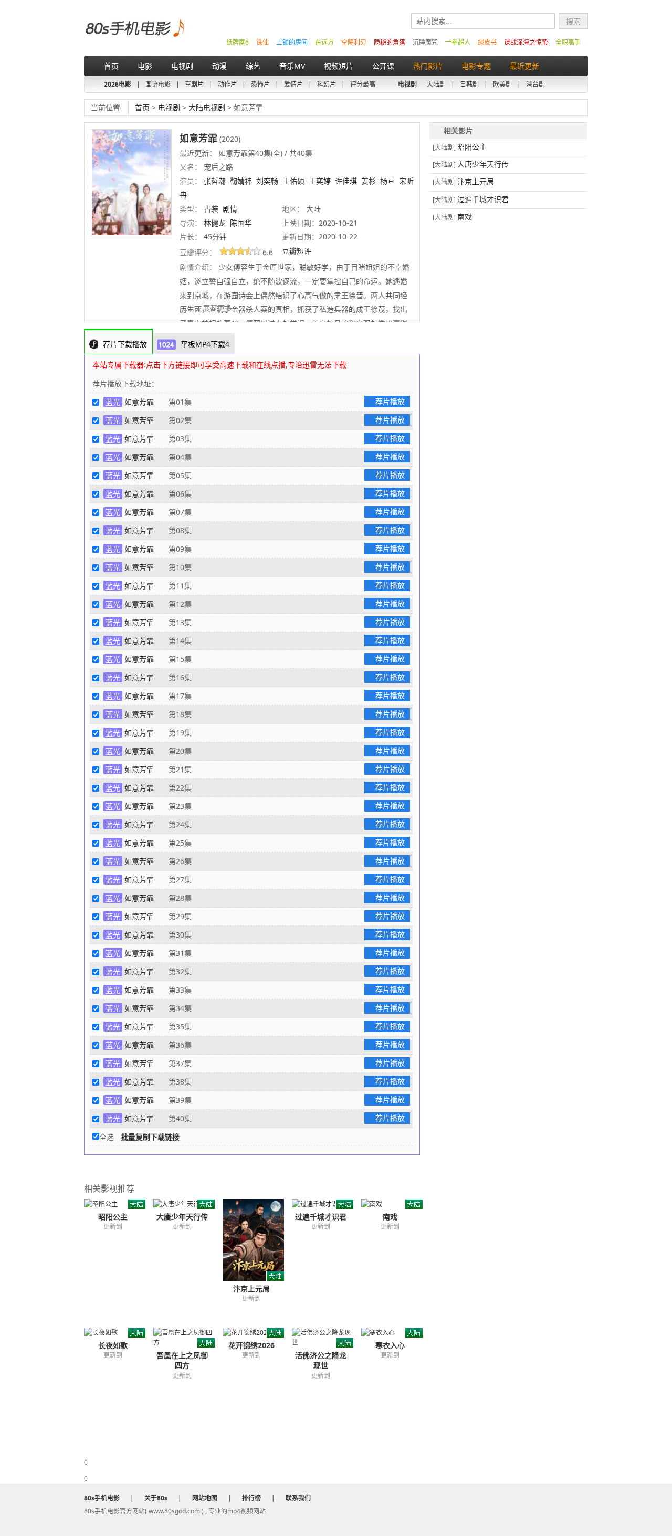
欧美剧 (502, 84)
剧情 (230, 209)
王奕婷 (320, 181)
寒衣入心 (390, 1345)
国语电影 (158, 84)
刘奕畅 (267, 181)
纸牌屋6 (237, 42)
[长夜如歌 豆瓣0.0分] (118, 1333)
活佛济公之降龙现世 (320, 1360)
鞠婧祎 (241, 181)
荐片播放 (390, 401)
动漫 (219, 66)
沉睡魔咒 (425, 42)
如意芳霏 (139, 402)
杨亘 (387, 181)
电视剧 (182, 66)
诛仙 (262, 42)
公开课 (383, 66)
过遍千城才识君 (320, 1217)
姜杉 (368, 181)
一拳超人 (457, 42)
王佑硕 (293, 181)
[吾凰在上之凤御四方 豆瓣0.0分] (188, 1338)
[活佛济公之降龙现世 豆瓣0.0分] (326, 1338)
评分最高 (362, 84)
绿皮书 (487, 42)
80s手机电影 (134, 36)
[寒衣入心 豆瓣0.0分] (395, 1333)
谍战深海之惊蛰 (526, 42)
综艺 (253, 66)
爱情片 (293, 84)
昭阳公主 (113, 1217)
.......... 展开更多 (207, 308)
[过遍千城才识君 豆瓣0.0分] (326, 1204)
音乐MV (292, 66)
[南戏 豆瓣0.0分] (395, 1204)
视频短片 (338, 66)
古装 (211, 209)
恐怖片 (260, 84)
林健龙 (215, 223)
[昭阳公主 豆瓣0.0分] (118, 1204)
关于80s (155, 1497)
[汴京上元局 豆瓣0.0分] (257, 1240)
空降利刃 (353, 42)
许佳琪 (346, 181)
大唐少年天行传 (182, 1217)
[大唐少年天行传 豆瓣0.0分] (188, 1204)
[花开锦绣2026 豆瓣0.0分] (257, 1333)
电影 (145, 66)
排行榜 (251, 1497)
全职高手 (568, 42)
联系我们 (298, 1497)
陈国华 (241, 223)
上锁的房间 (292, 42)
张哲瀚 (215, 181)
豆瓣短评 (297, 251)
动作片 (227, 84)
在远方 (324, 42)
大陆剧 (436, 84)
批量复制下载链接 (150, 1137)
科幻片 (326, 84)
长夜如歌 (113, 1345)
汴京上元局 (251, 1288)
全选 (106, 1137)
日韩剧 (469, 84)
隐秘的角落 (389, 42)
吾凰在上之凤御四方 (182, 1360)
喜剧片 (194, 84)
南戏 (390, 1217)
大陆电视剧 (206, 107)
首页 (111, 66)
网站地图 (204, 1497)
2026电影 (117, 84)
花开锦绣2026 (251, 1345)
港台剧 (535, 84)
